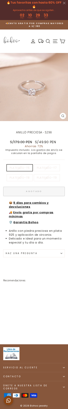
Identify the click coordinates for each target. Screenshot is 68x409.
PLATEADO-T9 (47, 178)
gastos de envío (47, 150)
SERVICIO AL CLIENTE (20, 367)
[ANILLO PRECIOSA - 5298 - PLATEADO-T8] (14, 331)
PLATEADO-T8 (20, 178)
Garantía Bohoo (25, 222)
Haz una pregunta (22, 253)
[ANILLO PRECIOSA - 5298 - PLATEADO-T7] (9, 331)
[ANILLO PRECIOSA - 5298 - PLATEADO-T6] (5, 331)
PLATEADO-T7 (47, 168)
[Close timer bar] (64, 3)
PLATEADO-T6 (20, 168)
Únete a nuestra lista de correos (25, 387)
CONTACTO (12, 376)
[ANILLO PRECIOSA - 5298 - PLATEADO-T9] (18, 331)
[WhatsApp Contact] (8, 400)
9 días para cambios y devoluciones (29, 205)
